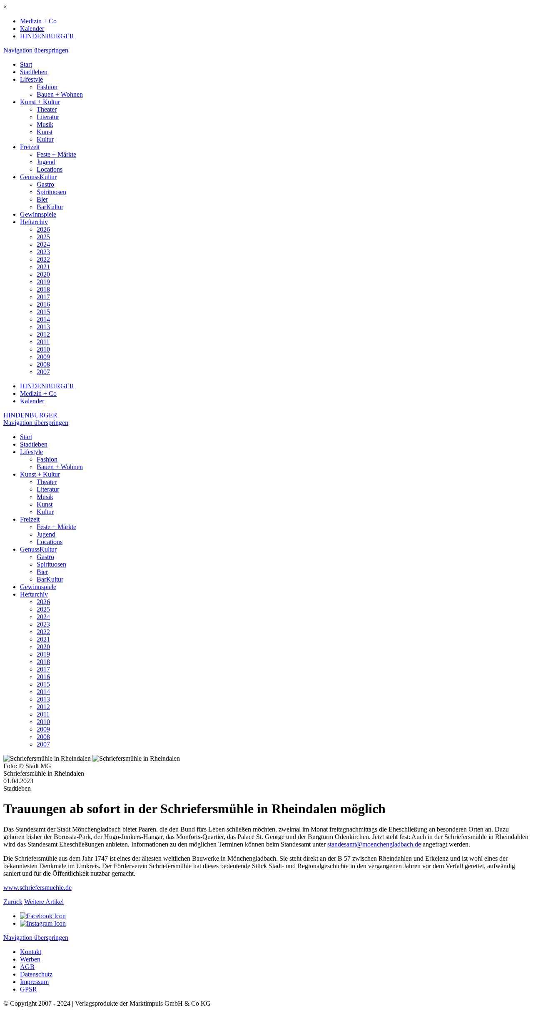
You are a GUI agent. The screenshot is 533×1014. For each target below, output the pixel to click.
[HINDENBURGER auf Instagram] (43, 923)
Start (26, 64)
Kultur (45, 139)
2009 (43, 356)
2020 (43, 274)
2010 (43, 349)
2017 (43, 296)
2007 (43, 371)
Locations (49, 169)
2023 (43, 251)
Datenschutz (36, 974)
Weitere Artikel (44, 901)
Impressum (34, 981)
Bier (42, 199)
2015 (43, 311)
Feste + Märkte (56, 154)
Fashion (47, 86)
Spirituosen (51, 191)
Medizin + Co (38, 21)
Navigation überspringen (35, 50)
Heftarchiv (34, 221)
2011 (43, 341)
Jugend (46, 161)
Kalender (32, 28)
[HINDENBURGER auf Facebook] (43, 915)
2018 (43, 289)
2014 (43, 319)
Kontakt (30, 951)
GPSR (28, 989)
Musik (45, 124)
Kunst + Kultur (40, 101)
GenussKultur (38, 176)
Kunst (44, 131)
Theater (47, 109)
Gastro (45, 184)
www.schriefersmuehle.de (37, 887)
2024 (43, 244)
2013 (43, 326)
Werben (30, 959)
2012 (43, 334)
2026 (43, 229)
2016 (43, 304)
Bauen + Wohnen (60, 94)
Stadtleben (33, 71)
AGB (27, 966)
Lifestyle (31, 79)
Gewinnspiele (38, 214)
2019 (43, 281)
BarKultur (50, 206)
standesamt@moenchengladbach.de (374, 844)
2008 (43, 364)
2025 (43, 236)
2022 (43, 259)
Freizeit (30, 146)
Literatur (48, 116)
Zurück (12, 901)
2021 (43, 266)
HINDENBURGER (47, 36)
